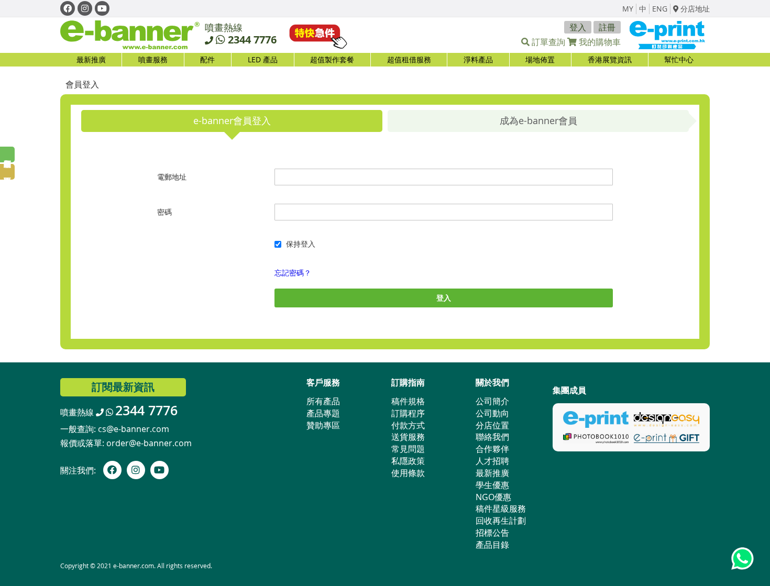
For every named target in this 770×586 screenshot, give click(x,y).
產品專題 (323, 413)
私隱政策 (408, 461)
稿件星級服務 (501, 508)
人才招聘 (492, 461)
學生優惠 (492, 485)
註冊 (607, 27)
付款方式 (408, 425)
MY (627, 9)
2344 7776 (252, 39)
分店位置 (492, 425)
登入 (577, 27)
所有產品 (323, 401)
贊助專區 (323, 425)
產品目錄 (492, 544)
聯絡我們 (492, 437)
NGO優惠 (493, 497)
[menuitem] (152, 60)
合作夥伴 (492, 449)
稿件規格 (408, 401)
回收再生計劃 (501, 520)
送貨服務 (408, 437)
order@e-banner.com (149, 443)
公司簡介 (492, 401)
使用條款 (408, 473)
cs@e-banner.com (133, 429)
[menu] (385, 60)
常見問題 (408, 449)
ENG (659, 9)
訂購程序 (408, 413)
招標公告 (492, 532)
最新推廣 (91, 59)
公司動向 (492, 413)
